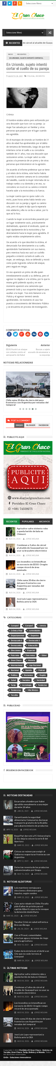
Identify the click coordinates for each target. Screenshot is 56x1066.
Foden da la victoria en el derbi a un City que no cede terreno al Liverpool (31, 954)
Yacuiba (14, 695)
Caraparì (29, 626)
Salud (13, 680)
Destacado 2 (16, 640)
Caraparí (15, 626)
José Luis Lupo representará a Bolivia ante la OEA (27, 401)
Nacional (44, 374)
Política (14, 675)
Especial (31, 650)
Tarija (13, 685)
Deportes (35, 636)
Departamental (17, 636)
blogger (30, 425)
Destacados (16, 645)
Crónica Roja (16, 631)
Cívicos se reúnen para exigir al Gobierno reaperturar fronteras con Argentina (32, 854)
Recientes (21, 54)
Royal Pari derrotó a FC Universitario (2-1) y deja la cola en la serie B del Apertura (32, 839)
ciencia (43, 626)
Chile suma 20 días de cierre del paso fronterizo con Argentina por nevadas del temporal (31, 584)
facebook (44, 425)
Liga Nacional (35, 665)
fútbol (44, 655)
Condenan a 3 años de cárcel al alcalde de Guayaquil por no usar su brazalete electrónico (32, 548)
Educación (32, 645)
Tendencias (16, 690)
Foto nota (15, 655)
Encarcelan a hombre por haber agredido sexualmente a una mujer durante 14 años (31, 804)
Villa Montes (33, 690)
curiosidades (34, 631)
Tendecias (42, 685)
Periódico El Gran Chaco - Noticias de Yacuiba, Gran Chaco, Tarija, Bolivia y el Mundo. (27, 1051)
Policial (31, 76)
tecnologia (26, 685)
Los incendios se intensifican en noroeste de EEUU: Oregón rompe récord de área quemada (32, 565)
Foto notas (30, 655)
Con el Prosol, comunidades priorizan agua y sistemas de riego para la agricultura (31, 938)
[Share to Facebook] (8, 395)
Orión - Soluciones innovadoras (17, 1057)
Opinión (28, 670)
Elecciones (16, 650)
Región (43, 675)
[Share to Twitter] (12, 395)
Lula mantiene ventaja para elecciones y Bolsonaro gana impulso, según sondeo (28, 891)
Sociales (26, 680)
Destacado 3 (34, 640)
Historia (31, 660)
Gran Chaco (16, 660)
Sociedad (41, 680)
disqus (19, 425)
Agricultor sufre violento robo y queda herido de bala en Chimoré (32, 531)
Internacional (16, 665)
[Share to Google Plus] (15, 395)
